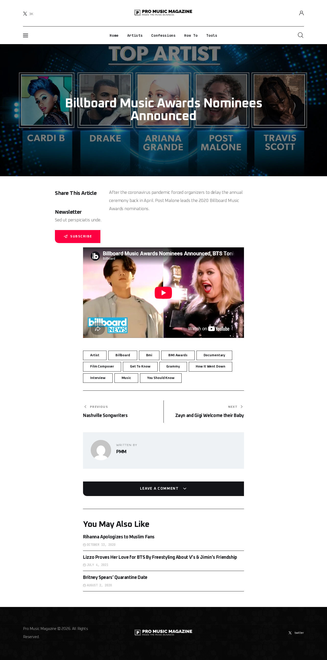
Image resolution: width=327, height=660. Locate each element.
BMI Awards (178, 355)
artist (94, 355)
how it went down (210, 366)
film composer (102, 366)
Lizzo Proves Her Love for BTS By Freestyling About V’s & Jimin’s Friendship (160, 557)
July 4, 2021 (97, 565)
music (126, 378)
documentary (214, 355)
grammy (173, 366)
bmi (149, 355)
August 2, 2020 (99, 585)
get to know (140, 366)
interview (98, 378)
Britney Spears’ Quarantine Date (115, 577)
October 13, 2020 (101, 545)
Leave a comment (160, 488)
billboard (122, 355)
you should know (160, 378)
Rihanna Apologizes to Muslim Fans (119, 537)
